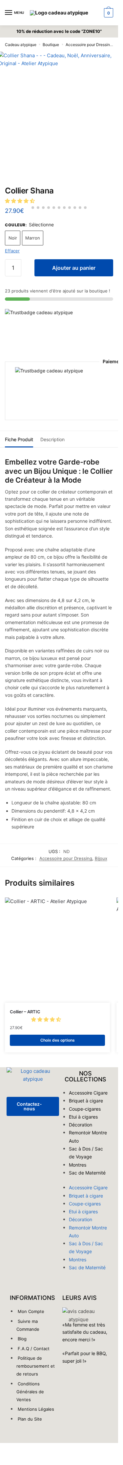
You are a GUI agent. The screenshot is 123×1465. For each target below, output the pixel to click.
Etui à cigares (83, 1117)
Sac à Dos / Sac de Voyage (86, 1152)
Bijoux (101, 858)
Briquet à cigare (86, 1100)
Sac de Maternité (87, 1172)
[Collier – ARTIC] (57, 950)
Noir (13, 237)
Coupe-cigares (85, 1109)
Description (52, 439)
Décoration (80, 1124)
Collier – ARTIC (25, 1011)
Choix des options (57, 1040)
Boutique (51, 44)
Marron (32, 237)
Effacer (12, 250)
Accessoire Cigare (88, 1093)
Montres (77, 1165)
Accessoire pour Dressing (89, 44)
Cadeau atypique (20, 44)
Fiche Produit (19, 439)
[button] (20, 201)
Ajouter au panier (73, 268)
